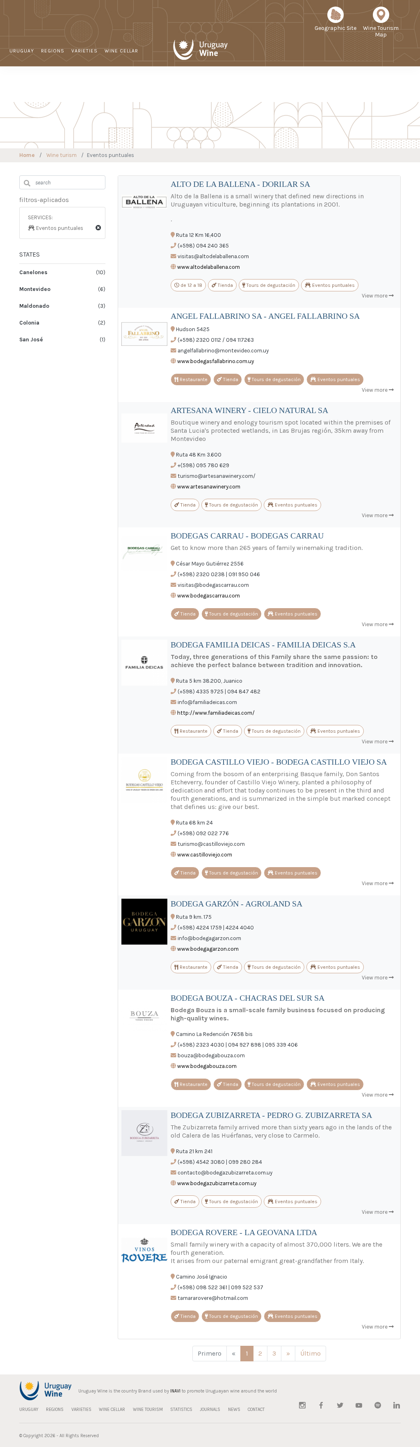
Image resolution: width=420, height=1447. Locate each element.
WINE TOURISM (28, 76)
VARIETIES (84, 51)
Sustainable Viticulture (232, 88)
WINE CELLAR (121, 51)
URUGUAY (21, 51)
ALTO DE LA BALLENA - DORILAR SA (240, 184)
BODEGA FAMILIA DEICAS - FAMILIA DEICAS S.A (263, 644)
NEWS (335, 88)
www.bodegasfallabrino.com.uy (215, 361)
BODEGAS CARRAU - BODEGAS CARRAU (247, 535)
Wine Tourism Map (381, 31)
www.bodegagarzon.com (208, 949)
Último (310, 1353)
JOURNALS (307, 88)
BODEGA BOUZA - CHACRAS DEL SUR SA (247, 997)
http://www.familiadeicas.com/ (216, 713)
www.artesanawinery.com (208, 487)
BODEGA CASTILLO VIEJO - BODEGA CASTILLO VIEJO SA (279, 761)
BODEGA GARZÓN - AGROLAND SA (236, 903)
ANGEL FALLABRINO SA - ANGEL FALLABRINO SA (265, 315)
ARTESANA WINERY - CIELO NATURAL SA (249, 410)
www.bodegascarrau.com (208, 596)
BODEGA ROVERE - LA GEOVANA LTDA (244, 1232)
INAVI (175, 1391)
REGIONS (52, 51)
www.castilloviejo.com (204, 855)
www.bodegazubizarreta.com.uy (216, 1183)
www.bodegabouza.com (207, 1066)
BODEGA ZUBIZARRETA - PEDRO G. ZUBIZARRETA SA (271, 1115)
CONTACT (362, 88)
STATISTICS (272, 88)
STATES (29, 254)
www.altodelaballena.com (208, 267)
